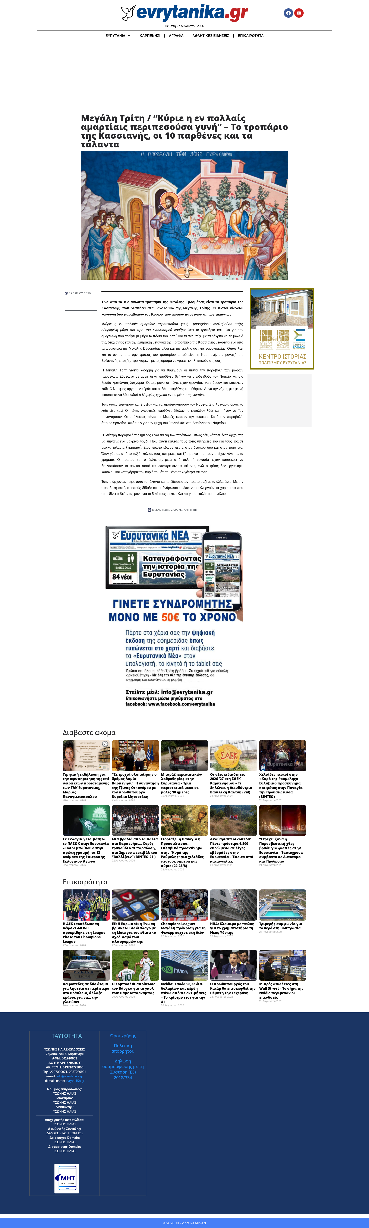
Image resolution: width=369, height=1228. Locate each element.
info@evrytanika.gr (70, 1076)
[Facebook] (288, 13)
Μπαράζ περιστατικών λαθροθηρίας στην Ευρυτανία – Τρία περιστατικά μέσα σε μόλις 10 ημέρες (181, 783)
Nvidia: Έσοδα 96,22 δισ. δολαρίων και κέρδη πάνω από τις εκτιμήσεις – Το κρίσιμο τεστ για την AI (183, 993)
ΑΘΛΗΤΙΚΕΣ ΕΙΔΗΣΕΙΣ (210, 36)
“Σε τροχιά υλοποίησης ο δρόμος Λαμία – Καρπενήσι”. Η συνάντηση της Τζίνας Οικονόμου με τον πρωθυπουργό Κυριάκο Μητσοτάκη (135, 785)
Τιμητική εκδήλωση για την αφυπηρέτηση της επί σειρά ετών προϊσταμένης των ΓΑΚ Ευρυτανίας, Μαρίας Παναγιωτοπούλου (86, 785)
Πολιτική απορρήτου (122, 1048)
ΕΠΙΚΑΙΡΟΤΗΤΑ (251, 36)
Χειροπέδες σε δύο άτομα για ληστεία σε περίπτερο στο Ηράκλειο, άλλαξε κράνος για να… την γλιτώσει (86, 993)
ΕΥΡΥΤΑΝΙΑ (115, 36)
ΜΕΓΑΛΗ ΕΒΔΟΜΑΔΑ (165, 510)
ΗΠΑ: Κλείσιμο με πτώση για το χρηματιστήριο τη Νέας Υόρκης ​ (232, 928)
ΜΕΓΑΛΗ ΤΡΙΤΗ (188, 510)
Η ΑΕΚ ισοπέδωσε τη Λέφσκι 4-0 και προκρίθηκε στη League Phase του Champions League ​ (84, 932)
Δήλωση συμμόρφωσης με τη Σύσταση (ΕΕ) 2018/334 (123, 1069)
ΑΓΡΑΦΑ (176, 36)
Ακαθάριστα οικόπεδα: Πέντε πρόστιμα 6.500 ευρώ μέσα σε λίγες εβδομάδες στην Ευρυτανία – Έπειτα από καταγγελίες (231, 850)
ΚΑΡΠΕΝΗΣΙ (150, 36)
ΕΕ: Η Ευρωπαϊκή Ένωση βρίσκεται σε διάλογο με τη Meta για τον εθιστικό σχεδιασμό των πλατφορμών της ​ (134, 932)
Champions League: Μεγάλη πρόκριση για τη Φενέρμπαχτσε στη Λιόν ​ (183, 928)
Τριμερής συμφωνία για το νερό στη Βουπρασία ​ (280, 926)
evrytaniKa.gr (75, 1081)
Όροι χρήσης (123, 1036)
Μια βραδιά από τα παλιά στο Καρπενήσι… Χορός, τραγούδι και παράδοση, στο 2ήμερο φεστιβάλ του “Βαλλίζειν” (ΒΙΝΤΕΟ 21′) (135, 848)
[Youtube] (299, 13)
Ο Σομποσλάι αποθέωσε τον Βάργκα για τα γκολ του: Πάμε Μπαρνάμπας (133, 988)
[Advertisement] (184, 77)
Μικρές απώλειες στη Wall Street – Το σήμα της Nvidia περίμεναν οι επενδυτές (281, 991)
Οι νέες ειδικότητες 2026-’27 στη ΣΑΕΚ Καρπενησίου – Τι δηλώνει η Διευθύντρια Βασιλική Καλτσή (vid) (231, 783)
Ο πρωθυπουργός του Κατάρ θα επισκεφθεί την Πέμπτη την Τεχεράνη (233, 988)
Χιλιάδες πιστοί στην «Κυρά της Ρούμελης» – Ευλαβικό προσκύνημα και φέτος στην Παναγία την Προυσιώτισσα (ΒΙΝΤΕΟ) (281, 785)
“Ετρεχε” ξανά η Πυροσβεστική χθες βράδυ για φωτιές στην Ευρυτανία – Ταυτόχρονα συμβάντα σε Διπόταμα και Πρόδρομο (281, 850)
